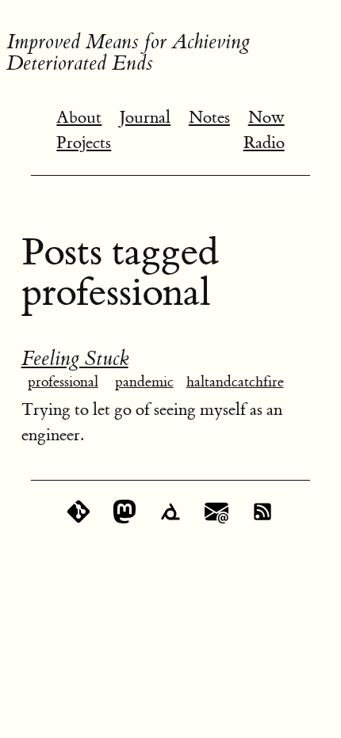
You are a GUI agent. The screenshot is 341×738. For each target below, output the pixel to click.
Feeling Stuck (74, 358)
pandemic (144, 382)
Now (266, 117)
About (79, 117)
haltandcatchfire (235, 382)
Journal (145, 117)
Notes (209, 117)
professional (63, 382)
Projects (83, 143)
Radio (264, 143)
